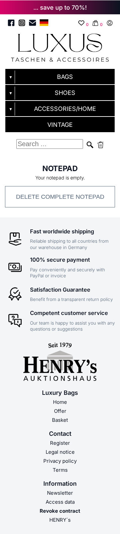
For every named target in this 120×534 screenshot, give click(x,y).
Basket (60, 420)
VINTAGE (60, 124)
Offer (60, 411)
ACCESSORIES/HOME (65, 108)
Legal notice (60, 452)
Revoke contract (60, 511)
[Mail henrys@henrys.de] (32, 24)
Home (60, 402)
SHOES (65, 92)
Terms (60, 470)
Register (60, 443)
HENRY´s (60, 520)
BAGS (65, 76)
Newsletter (60, 493)
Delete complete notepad (60, 196)
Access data (60, 502)
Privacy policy (60, 461)
